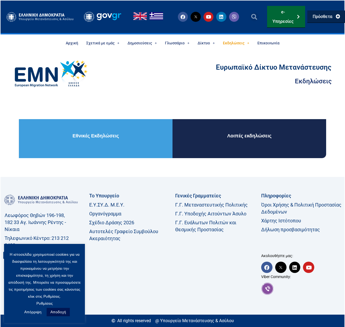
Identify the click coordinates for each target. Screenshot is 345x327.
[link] (301, 288)
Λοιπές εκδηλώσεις (249, 135)
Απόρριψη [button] (33, 312)
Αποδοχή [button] (58, 312)
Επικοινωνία (268, 43)
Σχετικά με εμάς (100, 43)
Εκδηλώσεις (233, 43)
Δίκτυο (204, 43)
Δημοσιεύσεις (139, 43)
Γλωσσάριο (175, 43)
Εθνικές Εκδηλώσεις (96, 135)
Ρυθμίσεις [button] (44, 303)
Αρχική (72, 43)
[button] (254, 16)
